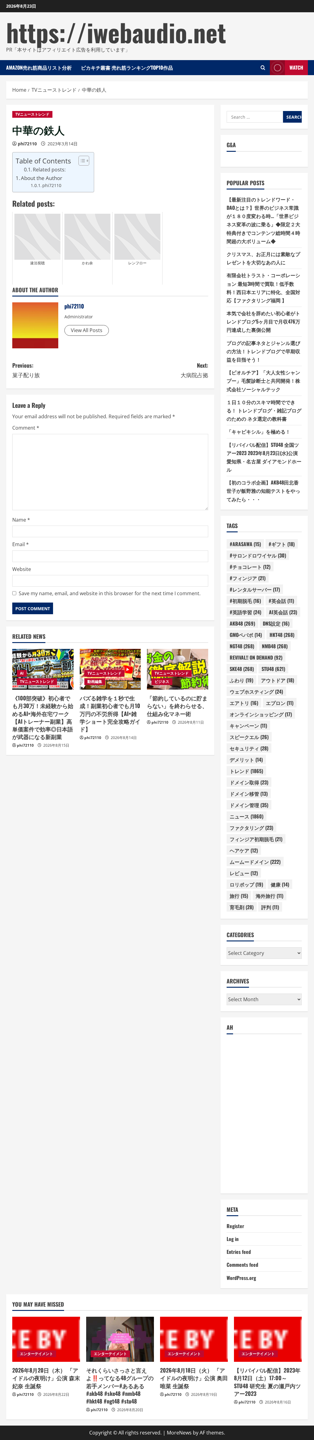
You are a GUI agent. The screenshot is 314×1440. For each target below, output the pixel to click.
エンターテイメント (36, 1353)
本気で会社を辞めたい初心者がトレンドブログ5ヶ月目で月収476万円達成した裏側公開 (263, 321)
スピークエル (249, 737)
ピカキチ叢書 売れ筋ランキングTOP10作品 (127, 67)
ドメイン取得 (249, 782)
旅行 (239, 895)
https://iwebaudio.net (116, 31)
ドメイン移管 (249, 793)
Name (21, 519)
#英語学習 (245, 612)
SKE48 (242, 668)
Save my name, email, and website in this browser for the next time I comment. (110, 593)
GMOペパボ (246, 634)
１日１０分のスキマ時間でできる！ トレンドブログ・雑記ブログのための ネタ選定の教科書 (264, 410)
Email (20, 544)
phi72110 (27, 144)
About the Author (41, 178)
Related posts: (49, 169)
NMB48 (275, 646)
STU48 (273, 668)
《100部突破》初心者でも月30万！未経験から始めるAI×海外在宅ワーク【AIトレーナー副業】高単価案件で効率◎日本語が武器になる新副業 (42, 717)
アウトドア (277, 680)
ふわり (241, 680)
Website (21, 569)
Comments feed (242, 1264)
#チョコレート (250, 566)
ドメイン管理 (249, 805)
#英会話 (281, 600)
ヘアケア (244, 850)
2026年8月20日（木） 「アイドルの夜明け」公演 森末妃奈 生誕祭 (46, 1377)
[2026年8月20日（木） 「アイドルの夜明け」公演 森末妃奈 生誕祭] (46, 1339)
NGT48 (242, 646)
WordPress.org (241, 1277)
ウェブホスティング (256, 691)
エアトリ (244, 703)
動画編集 (94, 681)
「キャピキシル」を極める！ (258, 431)
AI (22, 673)
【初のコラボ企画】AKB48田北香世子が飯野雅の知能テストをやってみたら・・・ (263, 491)
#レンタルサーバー (255, 589)
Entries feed (239, 1251)
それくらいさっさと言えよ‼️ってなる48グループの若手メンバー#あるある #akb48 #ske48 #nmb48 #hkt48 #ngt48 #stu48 (120, 1385)
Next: (194, 370)
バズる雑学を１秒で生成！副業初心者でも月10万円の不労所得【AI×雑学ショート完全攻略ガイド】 (110, 713)
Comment (25, 427)
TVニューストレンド (32, 114)
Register (235, 1226)
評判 (270, 907)
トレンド (246, 771)
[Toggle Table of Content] (81, 160)
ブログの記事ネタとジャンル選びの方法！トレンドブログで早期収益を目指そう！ (263, 351)
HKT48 (282, 634)
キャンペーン (248, 725)
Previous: (26, 370)
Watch (296, 67)
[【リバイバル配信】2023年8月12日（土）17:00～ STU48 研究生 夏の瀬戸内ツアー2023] (268, 1339)
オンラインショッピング (261, 714)
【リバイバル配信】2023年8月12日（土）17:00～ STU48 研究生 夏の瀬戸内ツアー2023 (267, 1381)
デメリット (246, 759)
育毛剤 (242, 907)
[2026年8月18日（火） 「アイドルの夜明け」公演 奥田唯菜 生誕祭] (194, 1339)
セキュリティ (249, 748)
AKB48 (242, 623)
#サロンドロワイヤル (258, 555)
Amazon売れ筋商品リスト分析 (39, 67)
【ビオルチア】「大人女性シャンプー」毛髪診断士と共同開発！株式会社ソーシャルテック (263, 381)
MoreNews (179, 1432)
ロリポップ (246, 884)
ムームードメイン (255, 861)
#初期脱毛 (245, 600)
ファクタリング (251, 827)
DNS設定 (276, 623)
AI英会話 (283, 612)
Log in (233, 1239)
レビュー (244, 873)
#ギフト (282, 544)
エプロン (279, 703)
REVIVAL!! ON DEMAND (256, 657)
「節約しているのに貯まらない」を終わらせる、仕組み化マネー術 (177, 705)
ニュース (246, 816)
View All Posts (86, 330)
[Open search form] (263, 68)
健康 (280, 884)
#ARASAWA (245, 544)
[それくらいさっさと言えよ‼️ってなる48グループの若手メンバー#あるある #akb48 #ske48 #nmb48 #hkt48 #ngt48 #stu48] (120, 1339)
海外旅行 (269, 895)
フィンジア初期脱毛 (256, 839)
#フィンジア (248, 578)
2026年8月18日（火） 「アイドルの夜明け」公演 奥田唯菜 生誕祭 (194, 1377)
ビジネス (162, 681)
